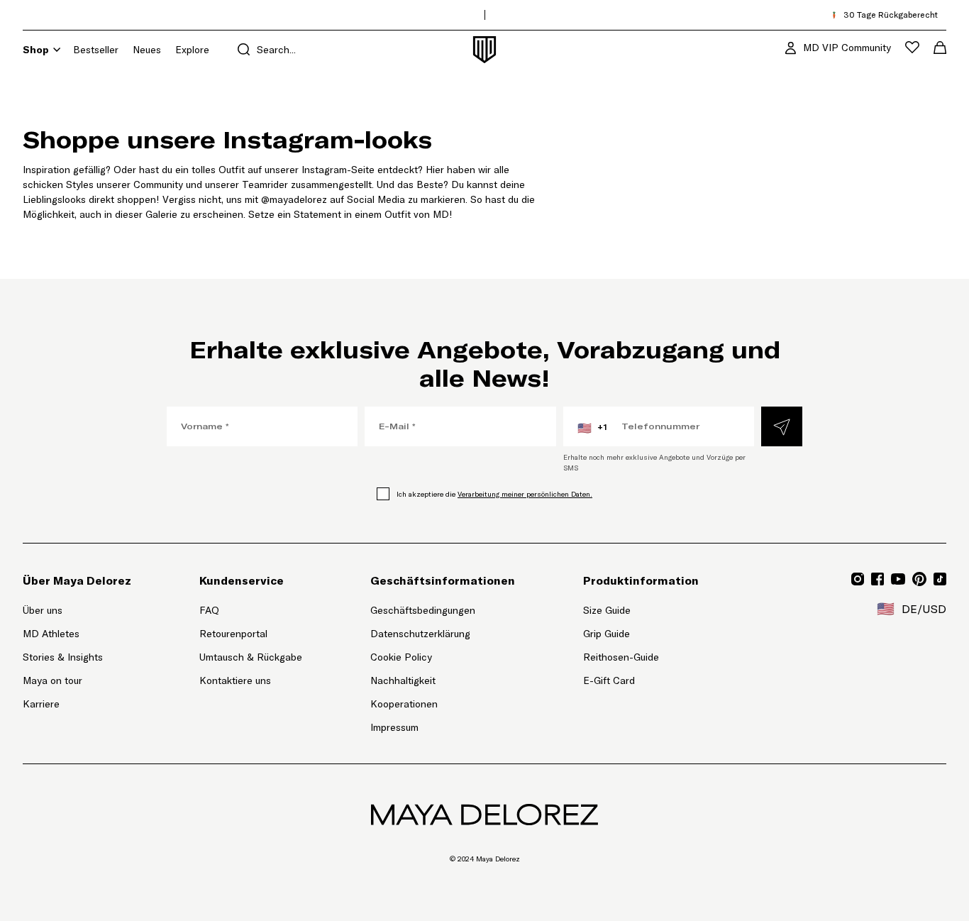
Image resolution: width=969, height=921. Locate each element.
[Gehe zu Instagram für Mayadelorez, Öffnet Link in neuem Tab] (857, 579)
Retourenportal (250, 633)
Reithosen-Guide (621, 657)
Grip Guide (606, 633)
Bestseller (95, 49)
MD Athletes (51, 633)
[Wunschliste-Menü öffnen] (912, 47)
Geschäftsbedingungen (422, 610)
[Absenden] (781, 426)
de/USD (911, 608)
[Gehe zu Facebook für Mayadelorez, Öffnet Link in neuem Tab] (877, 579)
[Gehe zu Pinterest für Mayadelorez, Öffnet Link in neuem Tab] (919, 579)
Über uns (42, 610)
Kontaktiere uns (235, 680)
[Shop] (57, 49)
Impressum (394, 727)
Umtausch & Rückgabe (250, 657)
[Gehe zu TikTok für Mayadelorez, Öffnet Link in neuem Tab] (940, 579)
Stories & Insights (63, 657)
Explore (192, 49)
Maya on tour (52, 680)
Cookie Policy (401, 657)
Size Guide (607, 610)
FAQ (209, 610)
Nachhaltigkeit (403, 680)
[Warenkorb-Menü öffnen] (940, 47)
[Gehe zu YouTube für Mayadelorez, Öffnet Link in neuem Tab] (898, 579)
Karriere (41, 703)
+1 (592, 428)
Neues (147, 49)
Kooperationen (404, 703)
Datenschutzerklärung (420, 633)
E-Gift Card (609, 680)
